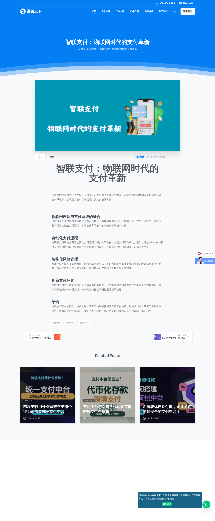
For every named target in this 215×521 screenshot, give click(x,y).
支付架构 (56, 322)
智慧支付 (83, 322)
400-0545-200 (167, 3)
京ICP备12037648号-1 (124, 505)
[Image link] (180, 464)
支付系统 (70, 322)
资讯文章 (91, 49)
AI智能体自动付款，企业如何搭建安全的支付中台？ (167, 409)
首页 (80, 49)
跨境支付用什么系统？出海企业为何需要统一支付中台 (47, 409)
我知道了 (167, 504)
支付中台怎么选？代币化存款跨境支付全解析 (107, 409)
